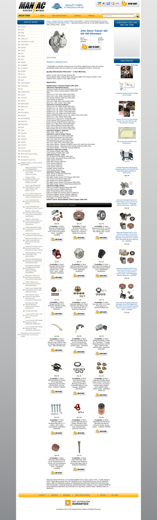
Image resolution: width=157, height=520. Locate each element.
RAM (22, 127)
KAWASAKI (24, 86)
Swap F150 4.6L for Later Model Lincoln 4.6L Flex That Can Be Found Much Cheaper (126, 121)
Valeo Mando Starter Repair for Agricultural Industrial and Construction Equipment (33, 297)
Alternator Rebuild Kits (27, 160)
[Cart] (129, 3)
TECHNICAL (24, 157)
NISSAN (23, 115)
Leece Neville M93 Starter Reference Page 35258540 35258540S (34, 328)
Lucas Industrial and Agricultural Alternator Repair (32, 201)
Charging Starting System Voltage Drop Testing (127, 94)
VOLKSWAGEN (25, 151)
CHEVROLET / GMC (27, 42)
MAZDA (23, 101)
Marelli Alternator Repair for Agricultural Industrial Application (33, 229)
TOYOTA (23, 145)
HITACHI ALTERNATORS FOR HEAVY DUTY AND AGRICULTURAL (33, 290)
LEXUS (22, 95)
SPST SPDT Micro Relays (29, 154)
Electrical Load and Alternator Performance (127, 142)
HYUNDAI (23, 68)
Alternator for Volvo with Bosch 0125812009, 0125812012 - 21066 (30, 334)
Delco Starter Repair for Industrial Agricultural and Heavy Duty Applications (33, 195)
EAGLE (22, 50)
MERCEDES (24, 104)
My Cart (114, 495)
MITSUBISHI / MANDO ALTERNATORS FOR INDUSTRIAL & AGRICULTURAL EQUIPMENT (32, 269)
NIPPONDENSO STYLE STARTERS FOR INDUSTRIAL (33, 254)
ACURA (23, 27)
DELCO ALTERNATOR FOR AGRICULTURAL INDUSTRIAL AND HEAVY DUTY (32, 188)
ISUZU (22, 74)
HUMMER (23, 65)
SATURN (23, 133)
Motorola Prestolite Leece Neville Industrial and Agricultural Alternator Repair (33, 241)
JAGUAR (23, 77)
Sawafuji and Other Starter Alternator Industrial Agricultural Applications (32, 305)
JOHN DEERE (25, 83)
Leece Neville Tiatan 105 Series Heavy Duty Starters (33, 315)
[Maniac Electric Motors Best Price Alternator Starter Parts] (32, 9)
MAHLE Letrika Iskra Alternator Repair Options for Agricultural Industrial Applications (33, 213)
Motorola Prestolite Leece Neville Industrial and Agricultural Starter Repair (34, 248)
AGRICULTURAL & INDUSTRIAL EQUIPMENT (31, 163)
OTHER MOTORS (31, 311)
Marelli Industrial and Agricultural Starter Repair (34, 234)
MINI (22, 110)
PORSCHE (24, 124)
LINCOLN (23, 98)
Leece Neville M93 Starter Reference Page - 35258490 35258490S (34, 322)
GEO (22, 59)
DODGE (23, 48)
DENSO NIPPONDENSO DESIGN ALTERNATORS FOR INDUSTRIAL (33, 261)
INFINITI (23, 71)
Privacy (91, 15)
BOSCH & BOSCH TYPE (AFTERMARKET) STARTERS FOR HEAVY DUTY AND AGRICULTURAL (33, 171)
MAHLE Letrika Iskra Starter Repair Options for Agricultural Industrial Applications (33, 221)
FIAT (21, 53)
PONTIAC (23, 121)
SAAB (22, 130)
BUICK (22, 36)
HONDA (23, 62)
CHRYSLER (24, 45)
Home (48, 21)
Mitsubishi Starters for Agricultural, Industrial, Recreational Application (33, 277)
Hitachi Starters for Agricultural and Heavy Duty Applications (33, 283)
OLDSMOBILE (25, 118)
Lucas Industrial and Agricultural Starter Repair (34, 207)
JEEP (22, 80)
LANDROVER (25, 92)
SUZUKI (23, 142)
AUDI (22, 30)
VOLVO (22, 148)
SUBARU (23, 139)
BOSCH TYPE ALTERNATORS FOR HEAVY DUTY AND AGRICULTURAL (32, 180)
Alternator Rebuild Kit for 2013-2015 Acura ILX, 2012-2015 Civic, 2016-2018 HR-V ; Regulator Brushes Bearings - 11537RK (127, 202)
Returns (66, 495)
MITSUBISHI (24, 113)
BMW (22, 33)
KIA (21, 89)
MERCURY (24, 107)
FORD (22, 56)
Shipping (54, 495)
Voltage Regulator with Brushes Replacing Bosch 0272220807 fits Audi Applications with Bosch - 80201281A (127, 170)
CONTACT (77, 15)
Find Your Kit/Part (59, 15)
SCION (22, 136)
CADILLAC (24, 39)
